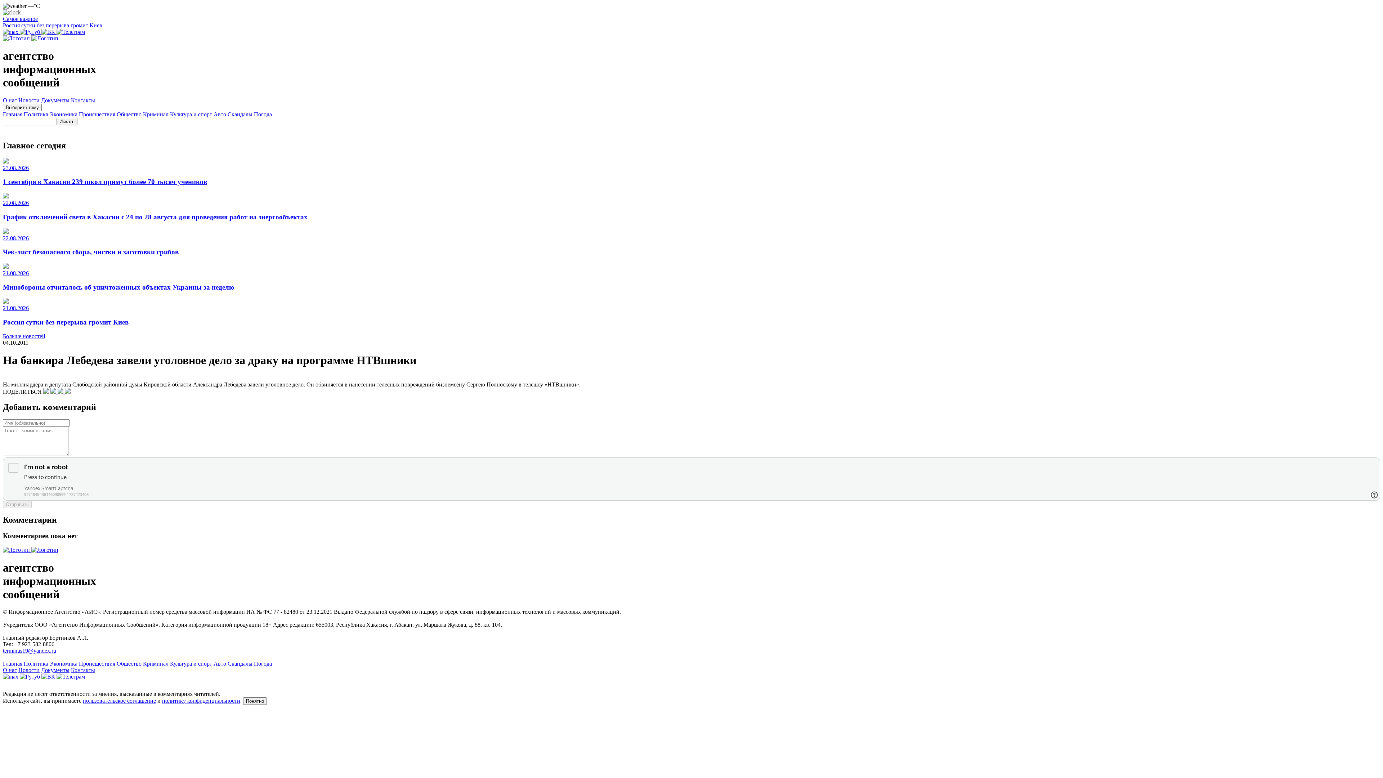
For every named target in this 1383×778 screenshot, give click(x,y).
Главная (12, 114)
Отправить (17, 504)
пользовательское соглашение (119, 701)
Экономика (63, 114)
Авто (220, 114)
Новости (29, 100)
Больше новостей (24, 336)
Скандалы (240, 114)
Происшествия (97, 114)
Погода (263, 114)
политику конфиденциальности (201, 701)
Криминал (156, 114)
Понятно (255, 701)
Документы (55, 100)
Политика (36, 114)
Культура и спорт (191, 114)
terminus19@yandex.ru (29, 651)
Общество (129, 114)
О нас (10, 100)
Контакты (83, 100)
